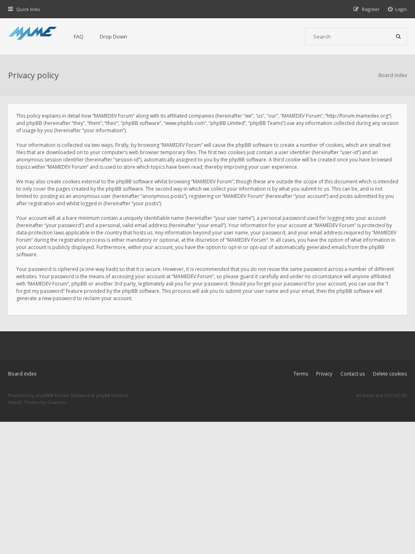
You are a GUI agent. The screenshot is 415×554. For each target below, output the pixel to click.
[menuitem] (397, 9)
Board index (22, 373)
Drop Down (113, 36)
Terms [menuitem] (300, 373)
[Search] (398, 36)
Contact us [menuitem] (352, 373)
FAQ (78, 36)
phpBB (43, 395)
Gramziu (56, 402)
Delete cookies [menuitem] (390, 373)
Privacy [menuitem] (324, 373)
